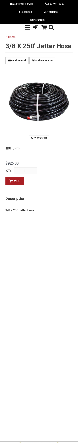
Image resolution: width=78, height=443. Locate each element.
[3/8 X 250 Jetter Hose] (39, 101)
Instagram (39, 20)
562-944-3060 (56, 4)
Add (16, 180)
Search (51, 27)
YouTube (52, 12)
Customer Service (23, 4)
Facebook (26, 12)
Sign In (36, 27)
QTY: (9, 171)
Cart (44, 27)
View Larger (40, 138)
